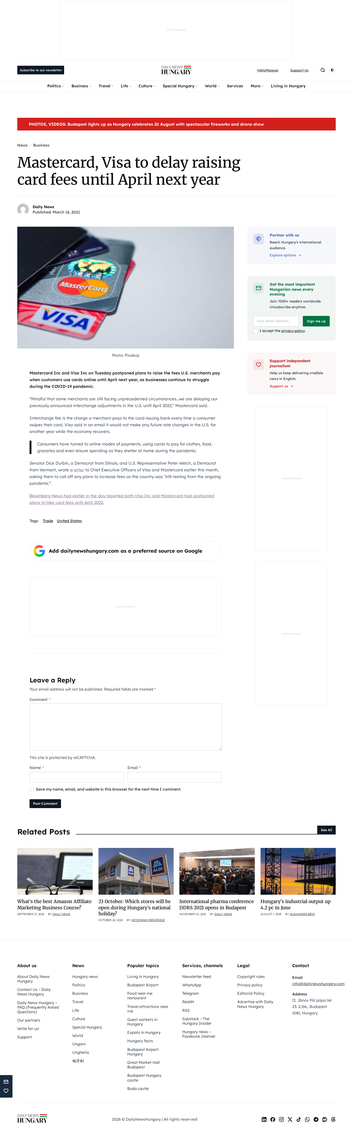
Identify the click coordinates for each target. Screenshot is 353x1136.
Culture (145, 85)
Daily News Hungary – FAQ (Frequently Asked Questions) (38, 1007)
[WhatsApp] (307, 1119)
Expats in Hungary (144, 1032)
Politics (54, 85)
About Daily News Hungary (33, 978)
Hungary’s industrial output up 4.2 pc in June (296, 904)
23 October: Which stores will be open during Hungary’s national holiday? (134, 908)
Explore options (283, 255)
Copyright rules (251, 976)
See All (326, 830)
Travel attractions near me (147, 1008)
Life (124, 85)
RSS (186, 1010)
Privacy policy (249, 984)
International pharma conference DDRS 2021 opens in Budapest (216, 904)
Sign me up (316, 321)
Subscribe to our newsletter (41, 70)
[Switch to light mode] (332, 70)
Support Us (299, 70)
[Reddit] (324, 1119)
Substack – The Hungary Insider (197, 1021)
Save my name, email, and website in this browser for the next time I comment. (108, 789)
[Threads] (333, 1119)
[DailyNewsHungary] (176, 70)
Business (80, 85)
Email (134, 767)
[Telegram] (316, 1119)
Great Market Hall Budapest (143, 1064)
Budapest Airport (142, 984)
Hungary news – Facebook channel (198, 1034)
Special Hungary (179, 85)
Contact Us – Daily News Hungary (34, 991)
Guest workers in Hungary (142, 1021)
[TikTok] (298, 1119)
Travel (104, 85)
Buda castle (138, 1088)
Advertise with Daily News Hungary (255, 1004)
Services (235, 85)
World (210, 85)
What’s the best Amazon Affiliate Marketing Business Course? (54, 904)
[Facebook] (272, 1119)
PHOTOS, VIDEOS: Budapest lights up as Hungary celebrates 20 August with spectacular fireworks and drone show (146, 124)
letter (79, 469)
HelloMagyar (268, 70)
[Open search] (322, 70)
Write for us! (28, 1028)
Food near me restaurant (139, 995)
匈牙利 (78, 1061)
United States (69, 520)
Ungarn (79, 1043)
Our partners (28, 1020)
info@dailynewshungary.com (318, 983)
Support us (279, 386)
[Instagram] (281, 1119)
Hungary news (85, 976)
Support (24, 1037)
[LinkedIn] (264, 1119)
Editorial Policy (250, 993)
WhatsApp (191, 984)
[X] (290, 1119)
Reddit (188, 1001)
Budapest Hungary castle (144, 1077)
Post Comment (45, 803)
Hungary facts (140, 1040)
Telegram (190, 993)
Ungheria (80, 1052)
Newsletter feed (196, 976)
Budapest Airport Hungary (142, 1051)
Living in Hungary (288, 85)
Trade (48, 520)
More (255, 85)
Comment (40, 699)
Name (37, 767)
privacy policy (292, 331)
